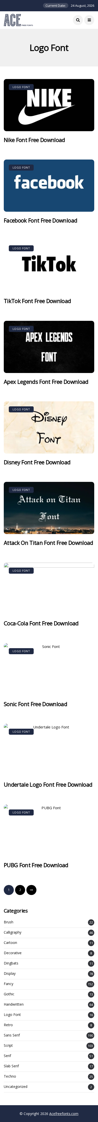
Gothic (9, 994)
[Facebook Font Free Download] (49, 186)
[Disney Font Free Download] (49, 427)
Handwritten (14, 1004)
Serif (7, 1056)
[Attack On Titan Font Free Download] (49, 508)
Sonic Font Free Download (35, 704)
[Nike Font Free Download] (49, 105)
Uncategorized (15, 1087)
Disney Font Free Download (37, 462)
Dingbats (11, 963)
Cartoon (10, 943)
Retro (8, 1025)
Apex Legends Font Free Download (46, 381)
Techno (10, 1076)
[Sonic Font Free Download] (49, 669)
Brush (8, 922)
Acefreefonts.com (63, 1113)
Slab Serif (11, 1066)
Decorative (13, 953)
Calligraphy (12, 932)
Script (8, 1045)
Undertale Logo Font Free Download (48, 784)
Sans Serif (12, 1035)
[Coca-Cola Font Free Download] (49, 589)
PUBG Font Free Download (36, 865)
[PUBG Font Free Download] (49, 830)
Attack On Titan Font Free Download (48, 542)
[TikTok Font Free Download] (49, 266)
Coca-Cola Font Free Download (41, 623)
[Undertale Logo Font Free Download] (49, 750)
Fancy (8, 984)
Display (10, 973)
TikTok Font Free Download (37, 301)
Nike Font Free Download (34, 139)
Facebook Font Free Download (40, 220)
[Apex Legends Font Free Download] (49, 347)
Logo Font (21, 87)
